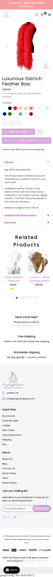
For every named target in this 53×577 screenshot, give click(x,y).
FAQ (4, 444)
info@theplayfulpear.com (26, 325)
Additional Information (21, 215)
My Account (8, 415)
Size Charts (8, 430)
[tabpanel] (13, 270)
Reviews (10, 222)
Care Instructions (11, 434)
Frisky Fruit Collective (35, 560)
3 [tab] (23, 297)
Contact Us (8, 468)
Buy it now (26, 140)
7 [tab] (36, 297)
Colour (6, 102)
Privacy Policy (9, 482)
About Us (7, 458)
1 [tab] (17, 298)
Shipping (21, 93)
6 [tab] (33, 297)
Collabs (6, 425)
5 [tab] (30, 297)
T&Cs (5, 477)
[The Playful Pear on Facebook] (3, 517)
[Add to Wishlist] (40, 132)
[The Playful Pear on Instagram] (9, 517)
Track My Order (10, 420)
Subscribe (41, 508)
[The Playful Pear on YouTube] (14, 517)
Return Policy (9, 473)
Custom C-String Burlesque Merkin (39, 279)
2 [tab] (20, 297)
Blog (4, 463)
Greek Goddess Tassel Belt (14, 279)
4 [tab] (27, 297)
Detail (9, 162)
